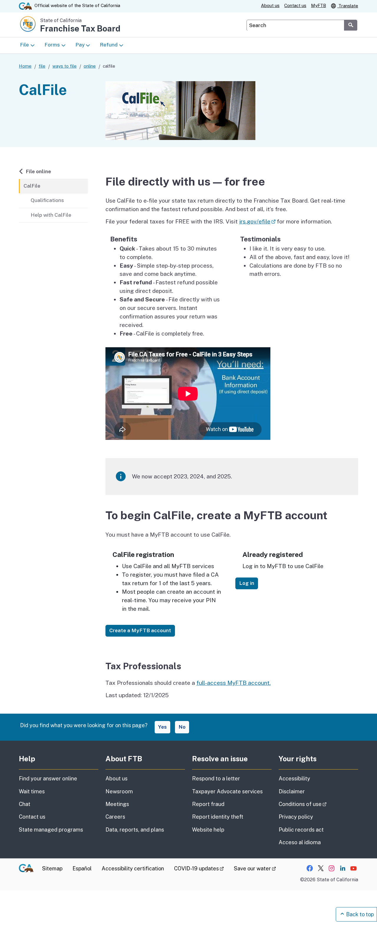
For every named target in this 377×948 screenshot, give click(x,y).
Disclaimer (292, 791)
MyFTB (318, 5)
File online (38, 171)
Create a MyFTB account (140, 630)
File (24, 45)
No (182, 727)
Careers (115, 817)
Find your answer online (48, 778)
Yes (162, 727)
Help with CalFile (51, 215)
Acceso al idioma (300, 842)
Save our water (255, 868)
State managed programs (51, 830)
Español (82, 868)
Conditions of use (318, 804)
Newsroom (119, 791)
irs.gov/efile (257, 221)
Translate (347, 5)
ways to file (64, 66)
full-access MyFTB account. (233, 683)
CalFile (32, 186)
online (90, 66)
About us (270, 5)
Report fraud (208, 804)
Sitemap (52, 868)
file (42, 66)
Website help (208, 830)
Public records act (301, 830)
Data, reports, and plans (134, 830)
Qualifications (47, 200)
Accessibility (294, 778)
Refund (109, 45)
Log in (246, 583)
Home (25, 66)
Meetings (117, 804)
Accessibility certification (133, 868)
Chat (24, 804)
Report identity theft (217, 817)
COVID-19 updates (199, 868)
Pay (80, 45)
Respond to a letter (216, 778)
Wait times (32, 791)
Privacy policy (296, 817)
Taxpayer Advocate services (227, 791)
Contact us (295, 5)
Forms (52, 45)
